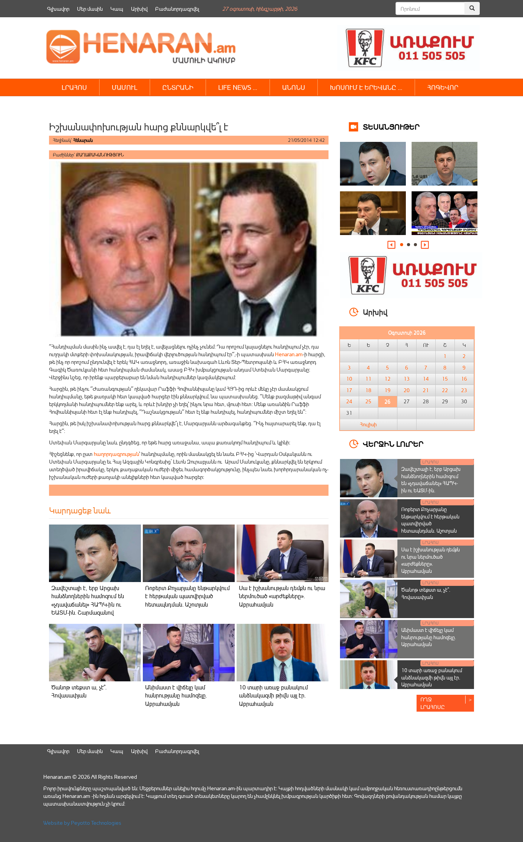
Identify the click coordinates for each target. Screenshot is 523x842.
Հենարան (83, 140)
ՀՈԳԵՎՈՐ (442, 87)
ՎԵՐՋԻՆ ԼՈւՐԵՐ (393, 443)
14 (426, 379)
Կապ (116, 8)
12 (387, 379)
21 (426, 390)
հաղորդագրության (116, 454)
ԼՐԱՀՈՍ (74, 87)
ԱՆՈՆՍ (293, 87)
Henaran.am (289, 354)
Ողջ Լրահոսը (432, 703)
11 (368, 379)
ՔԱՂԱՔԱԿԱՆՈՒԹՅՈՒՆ (100, 155)
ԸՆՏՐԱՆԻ (177, 87)
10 (349, 379)
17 (349, 390)
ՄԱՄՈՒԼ (124, 87)
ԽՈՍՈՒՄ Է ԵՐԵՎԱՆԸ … (366, 87)
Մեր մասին (90, 8)
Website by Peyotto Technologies (82, 822)
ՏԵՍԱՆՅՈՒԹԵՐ (391, 126)
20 (407, 390)
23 (464, 390)
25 (368, 401)
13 (407, 379)
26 (387, 401)
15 (445, 379)
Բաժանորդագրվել (177, 8)
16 (464, 379)
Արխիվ (139, 8)
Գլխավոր (58, 8)
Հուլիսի (368, 424)
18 (368, 390)
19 (387, 390)
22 (445, 390)
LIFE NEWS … (237, 87)
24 (349, 401)
